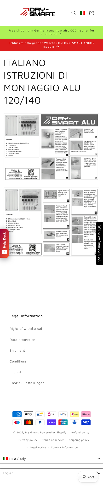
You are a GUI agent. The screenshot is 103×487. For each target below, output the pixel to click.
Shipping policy (79, 439)
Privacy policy (27, 439)
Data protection (22, 339)
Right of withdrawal (26, 328)
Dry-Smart (32, 432)
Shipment (17, 350)
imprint (15, 372)
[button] (9, 13)
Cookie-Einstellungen (27, 383)
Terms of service (53, 439)
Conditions (18, 361)
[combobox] (51, 458)
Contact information (64, 447)
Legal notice (38, 447)
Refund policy (80, 432)
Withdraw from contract (100, 243)
